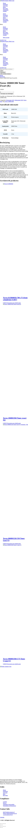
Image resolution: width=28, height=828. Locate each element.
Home (4, 13)
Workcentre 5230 (19, 100)
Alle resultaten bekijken (6, 73)
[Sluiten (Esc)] (5, 823)
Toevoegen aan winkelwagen (7, 93)
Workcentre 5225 (10, 100)
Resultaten (3, 72)
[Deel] (3, 823)
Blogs (4, 17)
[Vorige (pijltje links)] (0, 827)
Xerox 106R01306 (9, 101)
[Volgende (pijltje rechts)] (2, 827)
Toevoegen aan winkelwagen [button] (14, 302)
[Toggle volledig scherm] (2, 823)
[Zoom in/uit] (0, 823)
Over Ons (5, 16)
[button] (14, 24)
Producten (5, 15)
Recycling (5, 19)
